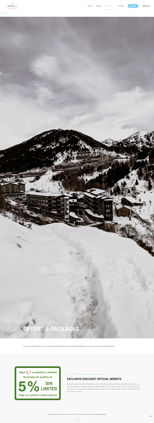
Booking (133, 6)
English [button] (147, 6)
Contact (121, 6)
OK (77, 419)
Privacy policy (101, 414)
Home (90, 6)
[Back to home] (12, 6)
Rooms (99, 6)
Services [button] (109, 6)
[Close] (150, 416)
